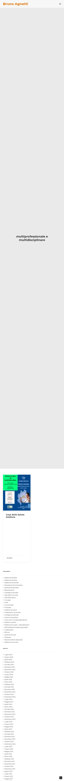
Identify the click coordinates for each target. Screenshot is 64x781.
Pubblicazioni (8, 630)
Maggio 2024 (8, 702)
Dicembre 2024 (9, 689)
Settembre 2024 (10, 697)
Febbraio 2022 (9, 759)
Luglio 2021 (8, 774)
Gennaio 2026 (9, 664)
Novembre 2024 (9, 692)
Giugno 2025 (8, 674)
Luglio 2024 (8, 699)
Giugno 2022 (8, 749)
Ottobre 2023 (9, 717)
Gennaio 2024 (9, 709)
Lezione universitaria (11, 617)
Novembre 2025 (9, 669)
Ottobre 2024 (9, 694)
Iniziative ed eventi (10, 610)
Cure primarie (9, 605)
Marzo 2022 (8, 756)
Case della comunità (11, 595)
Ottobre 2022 (9, 741)
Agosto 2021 (8, 771)
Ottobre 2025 (9, 672)
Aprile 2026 (8, 659)
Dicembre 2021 (9, 761)
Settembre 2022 (10, 744)
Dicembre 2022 (9, 736)
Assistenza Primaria (10, 580)
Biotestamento (9, 590)
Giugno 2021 (8, 776)
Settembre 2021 (9, 769)
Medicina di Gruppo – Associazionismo (16, 625)
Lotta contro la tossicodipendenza (15, 620)
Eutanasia (7, 607)
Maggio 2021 (8, 779)
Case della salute (10, 597)
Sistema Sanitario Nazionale (13, 640)
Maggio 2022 (8, 751)
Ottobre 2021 (8, 766)
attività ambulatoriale (11, 587)
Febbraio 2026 (9, 662)
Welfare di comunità (11, 642)
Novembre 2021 (9, 764)
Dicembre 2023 (9, 712)
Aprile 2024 (8, 704)
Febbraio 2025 (9, 684)
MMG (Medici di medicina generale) (16, 627)
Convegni (7, 600)
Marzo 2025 (8, 682)
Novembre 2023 (9, 714)
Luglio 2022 (8, 746)
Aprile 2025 (8, 679)
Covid (6, 602)
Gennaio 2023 (9, 734)
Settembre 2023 (10, 719)
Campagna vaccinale (11, 592)
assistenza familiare (10, 578)
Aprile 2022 (8, 754)
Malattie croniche (10, 622)
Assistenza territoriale (11, 582)
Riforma (7, 632)
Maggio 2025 (8, 677)
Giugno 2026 (8, 657)
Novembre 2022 (9, 739)
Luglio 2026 (8, 654)
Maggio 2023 (8, 726)
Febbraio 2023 (9, 731)
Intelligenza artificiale (11, 615)
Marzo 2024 (8, 707)
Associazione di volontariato (13, 585)
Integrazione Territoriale (12, 612)
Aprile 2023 (8, 729)
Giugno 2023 (8, 724)
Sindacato (7, 637)
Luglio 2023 (8, 721)
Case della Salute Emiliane (15, 515)
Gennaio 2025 (9, 687)
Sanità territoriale (10, 635)
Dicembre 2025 (9, 667)
